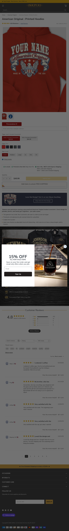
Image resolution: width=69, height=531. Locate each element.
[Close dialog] (65, 246)
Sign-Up (18, 274)
